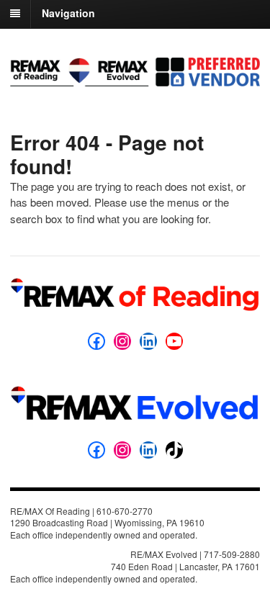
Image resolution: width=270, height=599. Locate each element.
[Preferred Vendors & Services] (135, 78)
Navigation (68, 13)
